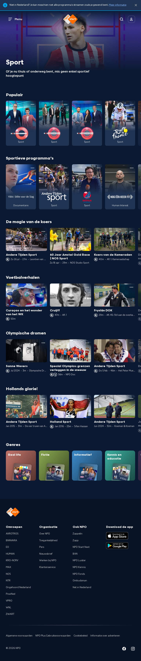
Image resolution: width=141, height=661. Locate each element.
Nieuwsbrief (45, 554)
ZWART (10, 614)
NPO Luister (79, 560)
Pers (41, 547)
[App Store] (117, 535)
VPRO (9, 600)
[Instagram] (133, 649)
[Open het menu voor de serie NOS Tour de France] (131, 104)
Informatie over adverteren (105, 635)
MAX (8, 567)
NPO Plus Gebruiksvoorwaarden (53, 635)
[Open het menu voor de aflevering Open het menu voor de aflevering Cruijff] (87, 287)
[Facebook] (124, 649)
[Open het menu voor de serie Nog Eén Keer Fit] (131, 168)
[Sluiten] (136, 5)
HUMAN (10, 554)
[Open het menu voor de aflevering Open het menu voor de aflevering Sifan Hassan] (87, 398)
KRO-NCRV (12, 560)
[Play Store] (117, 545)
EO (7, 547)
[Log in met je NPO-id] (131, 19)
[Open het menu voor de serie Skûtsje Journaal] (98, 168)
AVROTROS (12, 533)
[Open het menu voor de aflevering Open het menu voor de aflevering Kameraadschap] (131, 231)
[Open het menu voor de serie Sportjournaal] (32, 104)
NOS (8, 574)
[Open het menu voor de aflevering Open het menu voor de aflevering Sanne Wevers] (43, 343)
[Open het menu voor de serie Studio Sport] (98, 104)
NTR (8, 580)
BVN (75, 554)
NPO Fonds (79, 574)
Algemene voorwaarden (19, 635)
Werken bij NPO (47, 560)
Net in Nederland (82, 587)
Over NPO (44, 533)
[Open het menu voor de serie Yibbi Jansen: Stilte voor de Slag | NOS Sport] (32, 168)
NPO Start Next (81, 547)
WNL (8, 607)
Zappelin (77, 533)
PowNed (10, 594)
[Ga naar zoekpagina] (121, 19)
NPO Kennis (79, 567)
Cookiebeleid (81, 635)
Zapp (76, 540)
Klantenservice (47, 567)
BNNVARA (11, 540)
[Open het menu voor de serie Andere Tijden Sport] (65, 168)
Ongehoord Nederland (18, 587)
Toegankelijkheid (48, 540)
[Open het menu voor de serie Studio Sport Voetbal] (65, 104)
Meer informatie (117, 5)
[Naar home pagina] (70, 19)
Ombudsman (80, 580)
